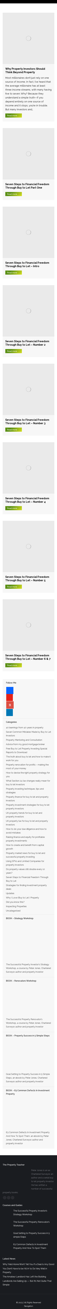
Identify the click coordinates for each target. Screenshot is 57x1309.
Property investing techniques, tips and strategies (25, 791)
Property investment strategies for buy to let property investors (27, 807)
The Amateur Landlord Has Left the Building (24, 1276)
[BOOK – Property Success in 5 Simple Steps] (28, 1055)
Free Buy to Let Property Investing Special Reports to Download (26, 750)
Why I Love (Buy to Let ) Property (22, 897)
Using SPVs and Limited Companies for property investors (25, 863)
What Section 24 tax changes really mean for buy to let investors (28, 783)
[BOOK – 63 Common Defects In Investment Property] (28, 1113)
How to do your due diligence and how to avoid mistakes (26, 831)
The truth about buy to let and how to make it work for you (28, 758)
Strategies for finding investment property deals (26, 887)
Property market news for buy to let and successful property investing (25, 855)
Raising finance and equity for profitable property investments (25, 839)
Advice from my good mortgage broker (25, 744)
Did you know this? (15, 902)
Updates (10, 893)
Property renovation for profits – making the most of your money (27, 766)
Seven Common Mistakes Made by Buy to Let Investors (28, 734)
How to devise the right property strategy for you (28, 775)
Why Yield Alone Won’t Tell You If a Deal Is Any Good (28, 1264)
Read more (12, 116)
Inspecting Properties (16, 906)
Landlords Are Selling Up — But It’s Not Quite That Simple (27, 1283)
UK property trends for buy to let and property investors (24, 815)
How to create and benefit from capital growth (25, 847)
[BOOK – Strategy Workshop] (28, 941)
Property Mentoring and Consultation (24, 740)
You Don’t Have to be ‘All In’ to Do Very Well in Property (25, 1270)
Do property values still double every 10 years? (25, 871)
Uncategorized (13, 910)
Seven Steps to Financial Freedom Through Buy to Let (27, 879)
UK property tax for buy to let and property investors (27, 823)
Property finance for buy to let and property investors (27, 799)
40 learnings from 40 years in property (24, 727)
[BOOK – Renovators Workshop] (28, 1000)
